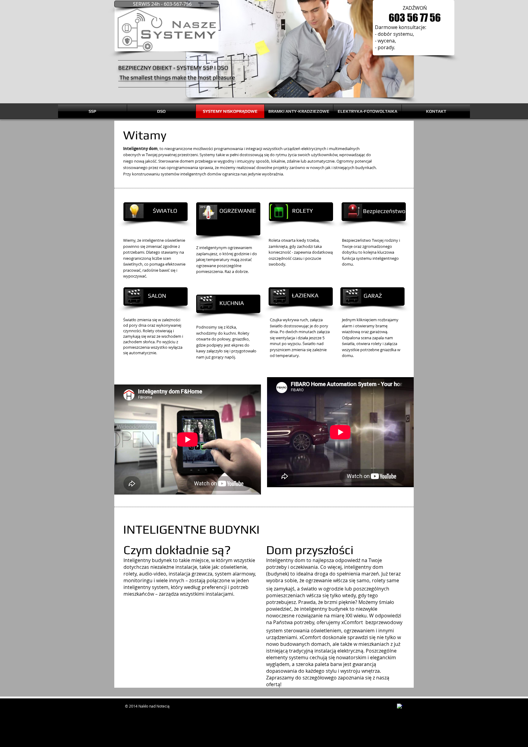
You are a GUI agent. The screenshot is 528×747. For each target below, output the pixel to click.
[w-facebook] (400, 707)
